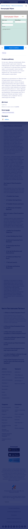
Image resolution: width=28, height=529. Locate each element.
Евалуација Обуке (7, 8)
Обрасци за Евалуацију (8, 112)
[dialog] (14, 264)
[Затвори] (26, 2)
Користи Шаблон (14, 48)
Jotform (7, 119)
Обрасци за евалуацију (17, 5)
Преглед (4, 52)
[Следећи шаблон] (25, 48)
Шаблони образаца (5, 5)
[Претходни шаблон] (2, 48)
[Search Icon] (26, 6)
